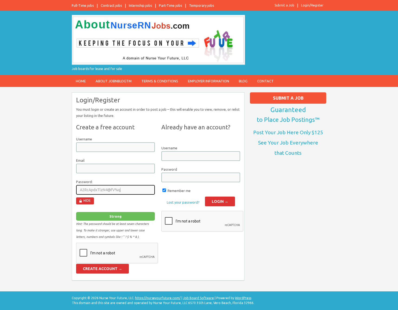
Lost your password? (183, 202)
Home (81, 81)
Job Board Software (198, 298)
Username (84, 139)
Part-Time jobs (170, 5)
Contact (265, 81)
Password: (84, 182)
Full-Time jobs (83, 5)
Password (169, 169)
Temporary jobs (201, 5)
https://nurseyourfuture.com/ (158, 298)
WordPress (243, 298)
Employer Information (208, 81)
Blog (243, 81)
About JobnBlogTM (114, 81)
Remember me (179, 191)
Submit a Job (284, 5)
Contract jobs (111, 5)
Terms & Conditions (159, 81)
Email (80, 160)
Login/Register (312, 5)
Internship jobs (140, 5)
